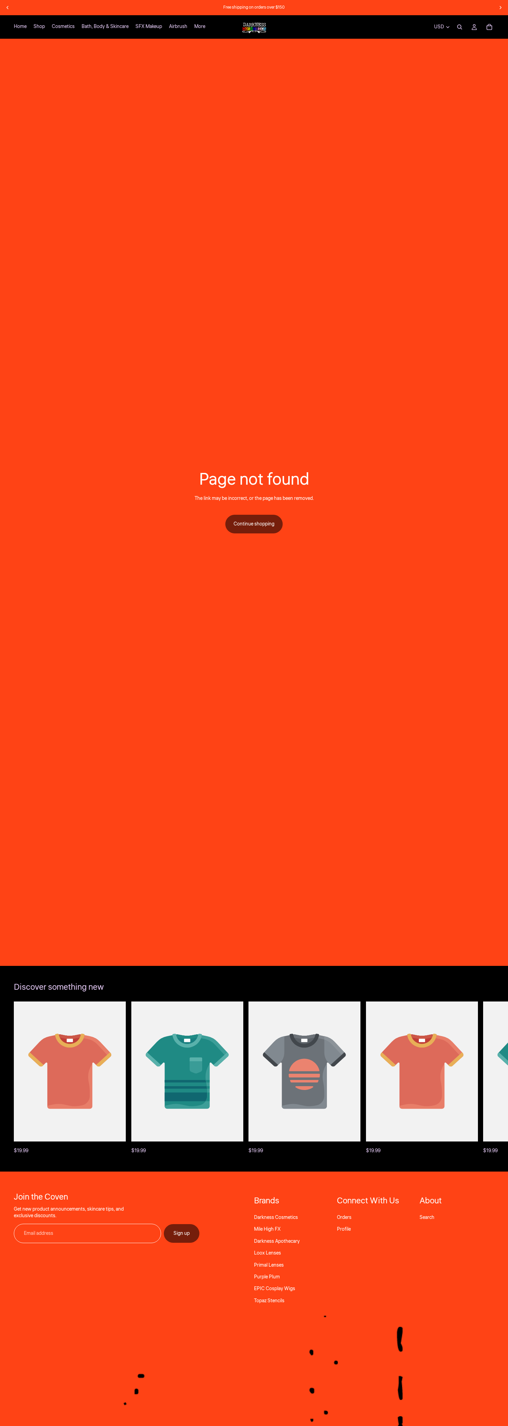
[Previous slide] (7, 7)
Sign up (181, 1233)
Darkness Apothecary (277, 1241)
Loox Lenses (267, 1253)
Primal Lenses (269, 1264)
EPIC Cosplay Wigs (274, 1288)
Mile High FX (267, 1229)
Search (427, 1217)
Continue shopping (254, 524)
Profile (344, 1229)
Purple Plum (267, 1277)
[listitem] (200, 27)
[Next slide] (500, 7)
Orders (344, 1217)
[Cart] (489, 27)
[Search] (459, 27)
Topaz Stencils (269, 1300)
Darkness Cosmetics (276, 1217)
